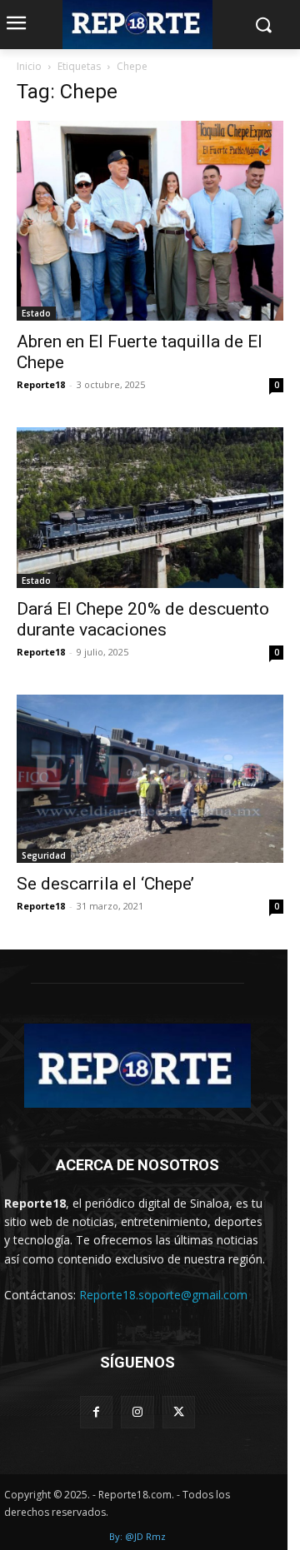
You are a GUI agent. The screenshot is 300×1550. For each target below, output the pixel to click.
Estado (36, 313)
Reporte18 (41, 384)
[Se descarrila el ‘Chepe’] (150, 779)
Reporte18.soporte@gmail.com (163, 1295)
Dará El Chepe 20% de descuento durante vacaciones (143, 619)
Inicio (29, 66)
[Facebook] (96, 1412)
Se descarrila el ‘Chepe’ (105, 884)
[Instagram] (137, 1412)
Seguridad (44, 855)
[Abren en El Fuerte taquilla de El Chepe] (150, 221)
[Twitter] (178, 1412)
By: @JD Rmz (137, 1536)
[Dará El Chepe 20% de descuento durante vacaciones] (150, 508)
